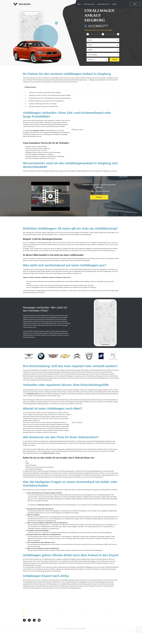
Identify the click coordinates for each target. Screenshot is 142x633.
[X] (29, 620)
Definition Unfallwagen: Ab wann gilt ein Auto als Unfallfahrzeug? (46, 101)
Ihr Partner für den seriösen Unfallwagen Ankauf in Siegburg (44, 92)
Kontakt (114, 4)
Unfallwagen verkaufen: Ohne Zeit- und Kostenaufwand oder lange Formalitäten (50, 95)
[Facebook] (24, 620)
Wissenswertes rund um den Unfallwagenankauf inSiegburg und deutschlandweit (50, 98)
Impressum (114, 616)
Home (79, 4)
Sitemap (113, 619)
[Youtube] (39, 620)
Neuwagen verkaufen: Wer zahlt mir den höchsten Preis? (43, 106)
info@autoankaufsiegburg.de (32, 616)
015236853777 (98, 26)
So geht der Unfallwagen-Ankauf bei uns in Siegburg (42, 103)
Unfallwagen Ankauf (89, 4)
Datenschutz (114, 613)
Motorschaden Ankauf (103, 4)
